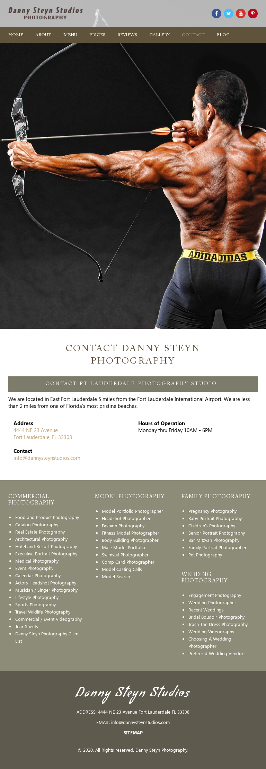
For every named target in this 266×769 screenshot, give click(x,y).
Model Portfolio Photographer (132, 511)
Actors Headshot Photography (45, 582)
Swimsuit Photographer (125, 554)
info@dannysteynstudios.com (47, 457)
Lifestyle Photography (37, 597)
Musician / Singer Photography (46, 590)
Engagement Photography (214, 595)
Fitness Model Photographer (130, 533)
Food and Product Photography (47, 517)
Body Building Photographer (130, 540)
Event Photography (34, 568)
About (43, 35)
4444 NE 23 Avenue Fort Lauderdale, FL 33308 (43, 433)
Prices (97, 35)
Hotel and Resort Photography (46, 546)
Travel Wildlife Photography (42, 612)
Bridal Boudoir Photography (216, 617)
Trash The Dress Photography (218, 624)
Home (15, 35)
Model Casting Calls (122, 569)
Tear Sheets (26, 626)
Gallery (159, 35)
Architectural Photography (41, 539)
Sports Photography (35, 604)
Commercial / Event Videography (48, 619)
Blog (223, 35)
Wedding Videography (211, 631)
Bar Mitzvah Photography (213, 540)
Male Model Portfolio (123, 547)
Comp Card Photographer (128, 562)
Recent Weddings (206, 609)
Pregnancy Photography (212, 511)
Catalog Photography (36, 524)
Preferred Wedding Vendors (217, 653)
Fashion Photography (123, 525)
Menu (70, 35)
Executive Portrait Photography (46, 553)
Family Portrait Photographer (217, 547)
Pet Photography (205, 554)
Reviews (127, 35)
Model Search (116, 576)
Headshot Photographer (126, 518)
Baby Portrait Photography (215, 518)
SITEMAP (133, 732)
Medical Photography (37, 561)
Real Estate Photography (40, 532)
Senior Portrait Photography (216, 533)
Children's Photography (211, 525)
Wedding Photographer (212, 602)
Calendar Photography (38, 575)
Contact (193, 35)
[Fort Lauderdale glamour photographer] (216, 13)
